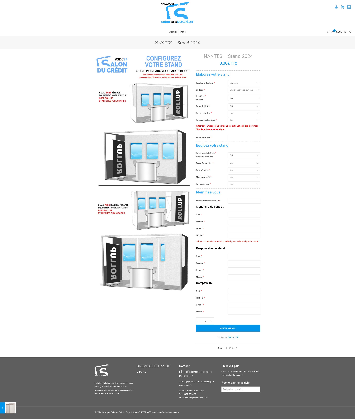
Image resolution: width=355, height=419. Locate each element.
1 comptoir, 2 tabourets (204, 157)
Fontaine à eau (203, 184)
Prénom (200, 221)
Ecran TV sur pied (204, 163)
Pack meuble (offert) (206, 153)
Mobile (200, 235)
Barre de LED (202, 106)
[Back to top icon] (257, 412)
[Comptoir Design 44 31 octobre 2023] (8, 407)
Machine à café (203, 177)
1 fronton (199, 99)
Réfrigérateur (203, 170)
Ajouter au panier (228, 328)
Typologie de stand (205, 83)
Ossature (201, 96)
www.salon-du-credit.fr (232, 375)
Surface (200, 90)
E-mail (200, 228)
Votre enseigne (203, 137)
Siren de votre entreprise (208, 201)
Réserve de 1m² (204, 113)
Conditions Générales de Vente (165, 412)
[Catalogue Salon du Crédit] (177, 14)
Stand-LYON (233, 337)
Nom (199, 214)
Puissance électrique (206, 120)
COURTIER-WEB (144, 412)
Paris (142, 372)
